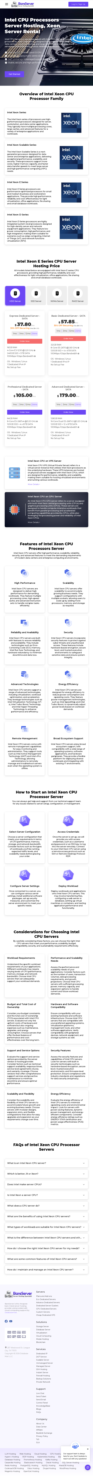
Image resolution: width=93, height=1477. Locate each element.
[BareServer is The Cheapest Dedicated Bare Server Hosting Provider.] (22, 4)
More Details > (34, 484)
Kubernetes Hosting (46, 1457)
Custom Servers (43, 1312)
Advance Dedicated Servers (48, 1302)
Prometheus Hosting (33, 1460)
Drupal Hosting (49, 1468)
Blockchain (40, 1342)
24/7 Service (41, 1357)
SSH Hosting (41, 1369)
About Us (40, 1424)
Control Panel (42, 1403)
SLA (38, 1442)
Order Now (25, 341)
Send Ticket (41, 1396)
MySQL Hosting (48, 1465)
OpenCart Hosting (31, 1471)
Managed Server (43, 1366)
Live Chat (40, 1393)
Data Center (41, 1427)
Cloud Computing (43, 1336)
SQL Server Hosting (70, 1463)
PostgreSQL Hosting (29, 1465)
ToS (37, 1439)
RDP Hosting (28, 1457)
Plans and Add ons (44, 1296)
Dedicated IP (41, 1354)
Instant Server (42, 1372)
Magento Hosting (12, 1471)
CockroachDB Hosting (14, 1468)
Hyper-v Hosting (12, 1457)
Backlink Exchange (44, 1433)
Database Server (43, 1330)
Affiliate (39, 1430)
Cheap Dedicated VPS (45, 1315)
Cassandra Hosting (12, 1463)
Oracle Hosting (52, 1463)
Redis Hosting (11, 1465)
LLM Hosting (10, 1454)
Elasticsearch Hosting (33, 1463)
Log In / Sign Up (78, 4)
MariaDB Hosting (66, 1465)
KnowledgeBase (43, 1406)
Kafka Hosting (51, 1460)
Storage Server (42, 1326)
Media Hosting (42, 1339)
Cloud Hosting (40, 1454)
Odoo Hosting (33, 1468)
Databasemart (11, 1312)
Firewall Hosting (43, 1376)
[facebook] (7, 1321)
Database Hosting (12, 1460)
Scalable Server (42, 1360)
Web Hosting (25, 1454)
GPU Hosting (55, 1454)
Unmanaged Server (44, 1363)
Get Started (14, 74)
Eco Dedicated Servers (46, 1299)
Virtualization (41, 1333)
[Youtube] (11, 1321)
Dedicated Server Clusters (47, 1306)
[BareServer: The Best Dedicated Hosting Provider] (18, 1294)
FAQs (38, 1412)
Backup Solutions (43, 1379)
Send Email (41, 1400)
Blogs (38, 1409)
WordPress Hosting (67, 1468)
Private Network (43, 1382)
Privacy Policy (42, 1436)
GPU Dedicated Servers (46, 1309)
